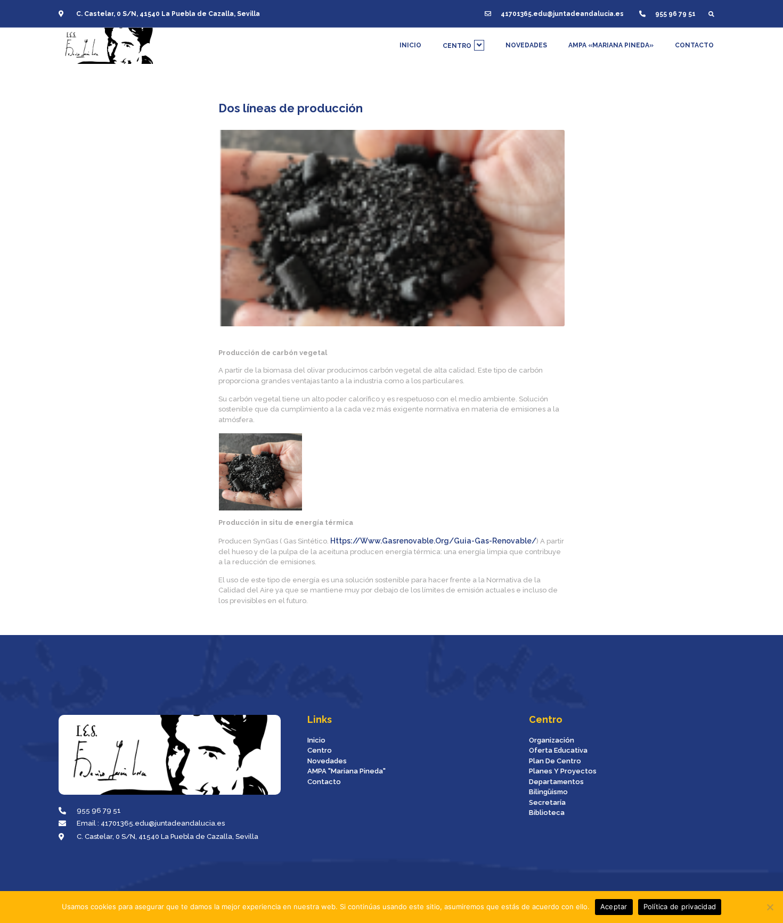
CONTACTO (694, 45)
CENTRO (457, 46)
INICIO (410, 45)
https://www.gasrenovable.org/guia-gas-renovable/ (433, 541)
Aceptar (613, 906)
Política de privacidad (679, 906)
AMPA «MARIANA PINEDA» (611, 45)
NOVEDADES (526, 45)
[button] (711, 13)
